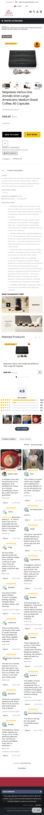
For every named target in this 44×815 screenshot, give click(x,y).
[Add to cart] (40, 372)
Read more (5, 498)
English (19, 6)
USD (26, 6)
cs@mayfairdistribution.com (28, 2)
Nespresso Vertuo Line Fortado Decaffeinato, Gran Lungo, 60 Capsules (21, 365)
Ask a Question (11, 153)
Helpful (5, 503)
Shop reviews (25, 439)
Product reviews (8, 439)
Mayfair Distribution (18, 808)
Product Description (15, 170)
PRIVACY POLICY (28, 805)
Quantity (6, 123)
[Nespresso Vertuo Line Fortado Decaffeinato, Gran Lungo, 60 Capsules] (22, 351)
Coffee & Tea (17, 159)
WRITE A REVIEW (22, 429)
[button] (7, 419)
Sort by (26, 444)
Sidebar (8, 36)
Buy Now (32, 134)
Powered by (22, 763)
